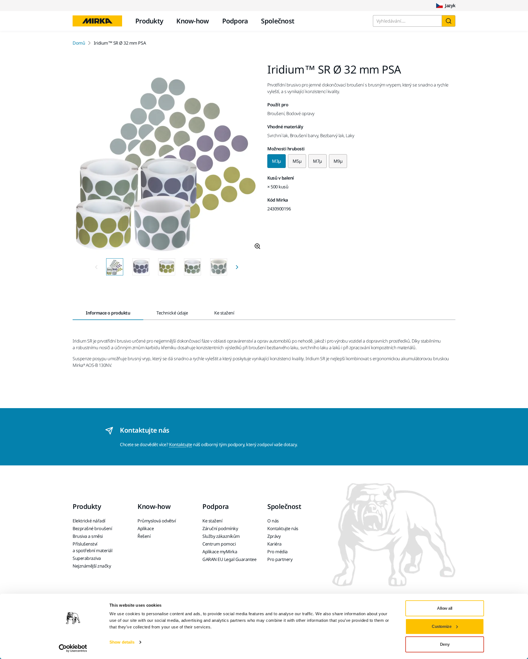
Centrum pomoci (219, 544)
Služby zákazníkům (221, 536)
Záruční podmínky (220, 528)
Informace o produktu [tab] (108, 313)
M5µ (297, 161)
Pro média (277, 552)
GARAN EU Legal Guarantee (229, 559)
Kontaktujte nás (282, 528)
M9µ (338, 161)
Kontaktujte (180, 444)
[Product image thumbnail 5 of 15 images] (218, 266)
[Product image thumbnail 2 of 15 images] (140, 266)
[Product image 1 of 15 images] (167, 159)
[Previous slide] (96, 267)
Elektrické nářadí (89, 521)
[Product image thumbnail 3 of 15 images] (166, 266)
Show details (121, 642)
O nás (273, 521)
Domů (79, 43)
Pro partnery (279, 559)
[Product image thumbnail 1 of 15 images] (114, 266)
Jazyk (450, 5)
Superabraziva (87, 558)
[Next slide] (237, 267)
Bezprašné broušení (92, 528)
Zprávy (273, 536)
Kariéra (274, 544)
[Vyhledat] (448, 21)
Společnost (277, 20)
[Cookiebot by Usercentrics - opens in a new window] (73, 648)
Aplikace (146, 528)
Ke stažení (212, 521)
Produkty (149, 20)
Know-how (192, 20)
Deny (444, 644)
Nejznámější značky (92, 566)
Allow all (444, 608)
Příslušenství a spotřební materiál (92, 547)
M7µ (317, 161)
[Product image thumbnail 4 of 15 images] (192, 266)
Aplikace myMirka (219, 552)
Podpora (235, 20)
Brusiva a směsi (88, 536)
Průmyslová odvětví (157, 521)
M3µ (276, 161)
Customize (441, 626)
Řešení (144, 536)
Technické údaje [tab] (172, 313)
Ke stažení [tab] (224, 313)
